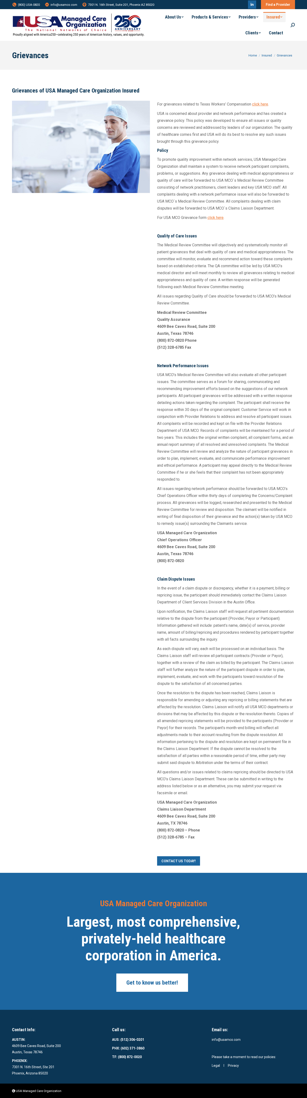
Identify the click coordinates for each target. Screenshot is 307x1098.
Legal (216, 1065)
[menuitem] (174, 17)
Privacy (233, 1065)
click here (260, 104)
